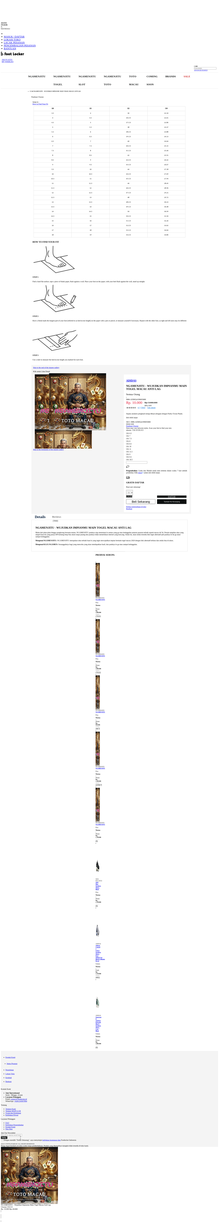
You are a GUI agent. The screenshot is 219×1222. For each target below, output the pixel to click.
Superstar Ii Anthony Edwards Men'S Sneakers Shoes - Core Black (98, 1024)
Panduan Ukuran (132, 426)
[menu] (109, 80)
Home (32, 91)
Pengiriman (9, 1070)
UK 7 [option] (128, 436)
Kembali (8, 1078)
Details (40, 517)
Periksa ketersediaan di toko (136, 507)
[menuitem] (37, 76)
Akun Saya (7, 60)
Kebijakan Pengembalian (14, 1125)
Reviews (57, 517)
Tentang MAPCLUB (13, 1111)
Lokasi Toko (12, 39)
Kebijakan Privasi (11, 1115)
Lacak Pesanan (14, 42)
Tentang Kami (10, 1109)
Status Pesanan (12, 1064)
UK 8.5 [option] (129, 444)
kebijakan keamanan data (51, 1140)
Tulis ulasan (151, 408)
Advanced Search (200, 70)
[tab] (40, 517)
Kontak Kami (10, 1057)
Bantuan (10, 48)
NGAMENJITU (100, 599)
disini (140, 473)
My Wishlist (8, 62)
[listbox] (156, 446)
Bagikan (129, 509)
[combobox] (205, 68)
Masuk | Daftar (14, 36)
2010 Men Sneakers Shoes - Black (98, 886)
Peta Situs (9, 1129)
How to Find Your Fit (40, 104)
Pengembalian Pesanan (20, 45)
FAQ (7, 1123)
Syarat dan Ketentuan (13, 1113)
